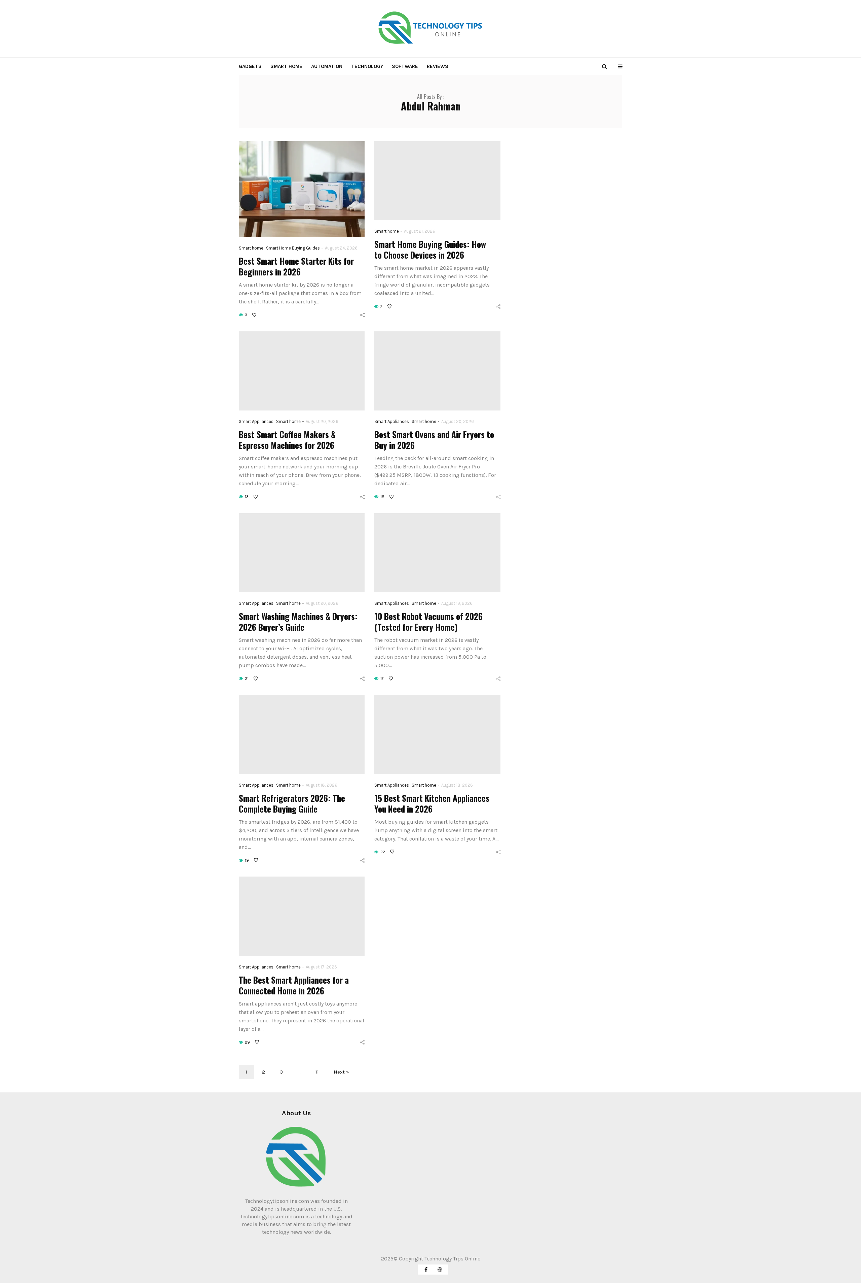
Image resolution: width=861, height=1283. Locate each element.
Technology (367, 66)
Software (405, 66)
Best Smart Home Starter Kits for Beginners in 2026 (296, 266)
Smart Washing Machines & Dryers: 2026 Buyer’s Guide (298, 621)
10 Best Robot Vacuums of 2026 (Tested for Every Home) (428, 621)
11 (317, 1072)
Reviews (437, 66)
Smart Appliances (256, 421)
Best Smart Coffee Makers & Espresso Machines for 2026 (287, 439)
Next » (341, 1072)
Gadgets (250, 66)
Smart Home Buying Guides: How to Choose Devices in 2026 (430, 249)
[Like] (255, 314)
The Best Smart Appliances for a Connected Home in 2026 (294, 985)
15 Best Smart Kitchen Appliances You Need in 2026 (431, 803)
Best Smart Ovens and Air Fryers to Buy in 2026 (434, 439)
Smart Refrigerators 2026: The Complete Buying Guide (292, 803)
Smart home (286, 66)
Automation (326, 66)
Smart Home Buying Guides (293, 248)
